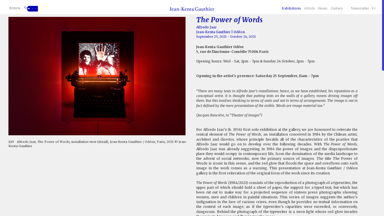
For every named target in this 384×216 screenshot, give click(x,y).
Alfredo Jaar (206, 27)
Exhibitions (291, 8)
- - (34, 8)
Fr (374, 8)
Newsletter (360, 8)
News (323, 8)
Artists (309, 8)
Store (15, 8)
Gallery (337, 8)
